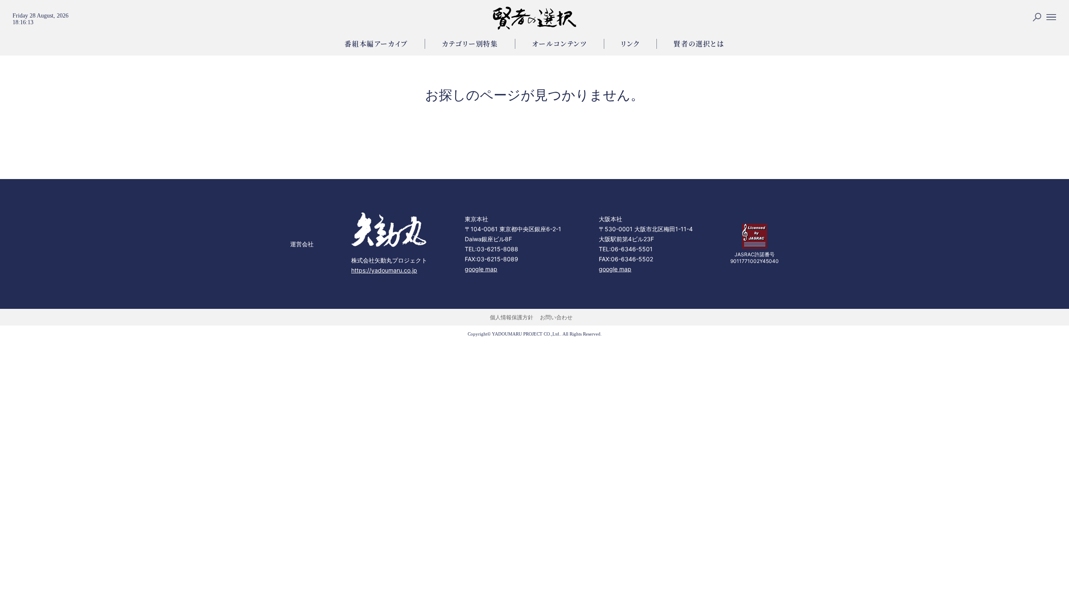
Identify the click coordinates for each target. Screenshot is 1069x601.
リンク (630, 43)
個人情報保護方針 (511, 317)
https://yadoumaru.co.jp (384, 270)
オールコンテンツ (559, 43)
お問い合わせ (556, 317)
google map (481, 269)
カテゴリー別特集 (470, 43)
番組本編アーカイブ (376, 43)
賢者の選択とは (699, 43)
